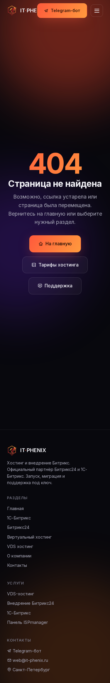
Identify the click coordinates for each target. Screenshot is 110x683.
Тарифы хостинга (58, 265)
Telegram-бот (65, 10)
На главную (58, 243)
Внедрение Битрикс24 (30, 603)
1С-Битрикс (19, 517)
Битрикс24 (18, 527)
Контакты (17, 565)
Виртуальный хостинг (29, 536)
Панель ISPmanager (27, 622)
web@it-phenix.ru (29, 660)
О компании (19, 555)
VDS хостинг (20, 546)
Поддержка (58, 286)
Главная (15, 508)
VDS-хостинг (20, 593)
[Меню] (97, 10)
